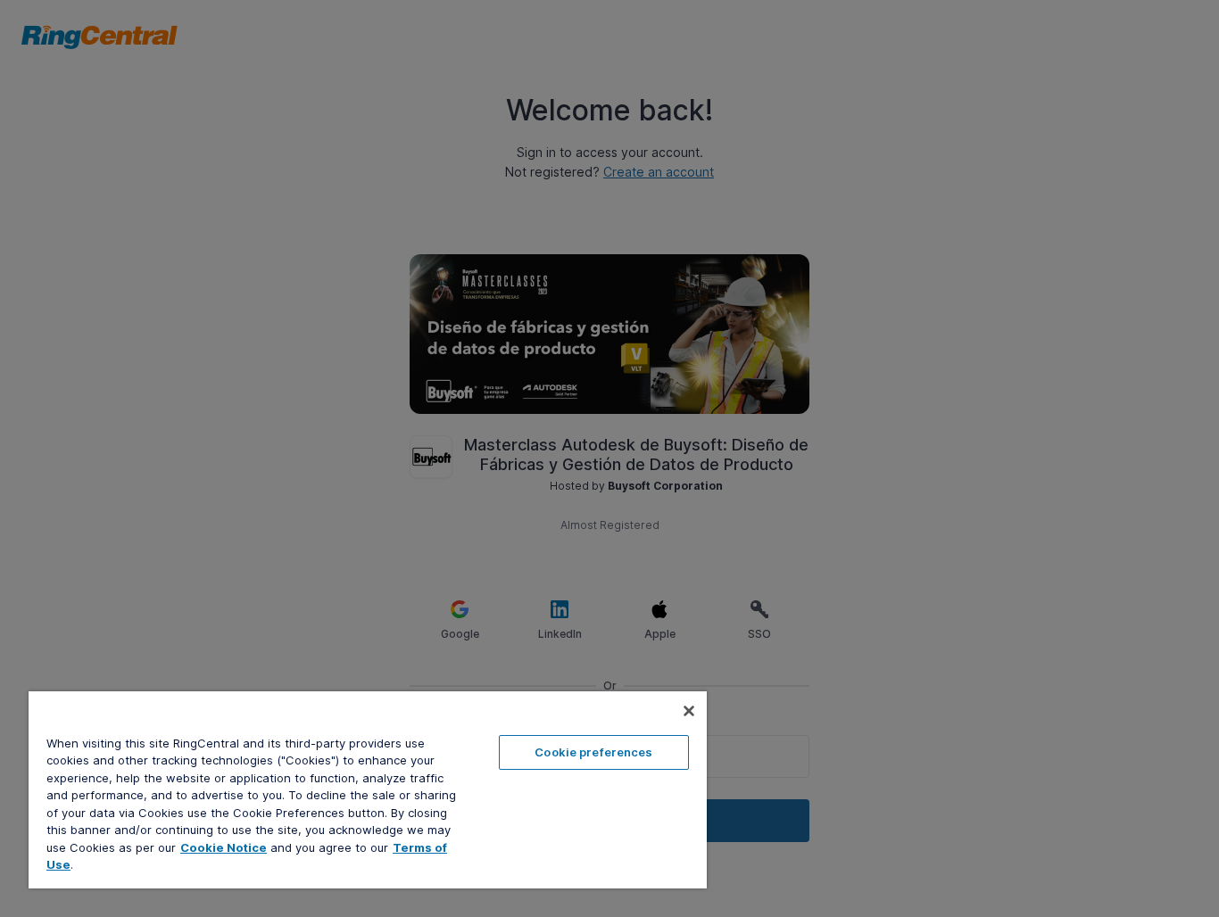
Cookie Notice (223, 847)
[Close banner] (689, 711)
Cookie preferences (593, 752)
